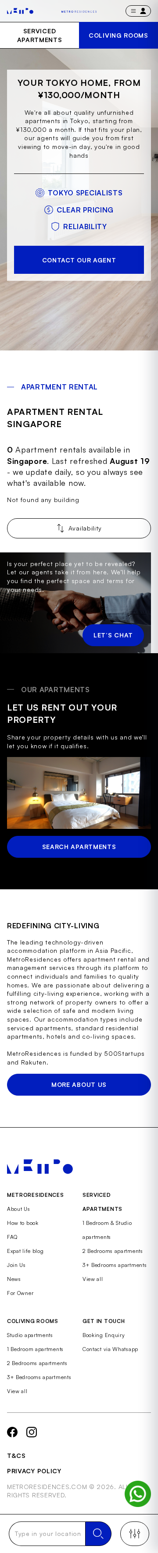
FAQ (12, 1237)
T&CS (16, 1455)
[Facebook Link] (12, 1432)
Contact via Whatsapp (110, 1349)
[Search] (98, 1533)
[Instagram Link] (31, 1432)
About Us (18, 1209)
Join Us (16, 1265)
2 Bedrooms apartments (113, 1251)
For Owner (20, 1293)
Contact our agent (79, 260)
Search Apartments (79, 846)
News (14, 1279)
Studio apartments (30, 1335)
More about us (79, 1084)
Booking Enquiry (104, 1335)
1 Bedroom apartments (35, 1349)
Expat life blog (25, 1251)
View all (93, 1279)
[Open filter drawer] (134, 1533)
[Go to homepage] (20, 11)
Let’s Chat (113, 635)
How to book (23, 1223)
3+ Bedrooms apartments (115, 1265)
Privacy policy (34, 1471)
